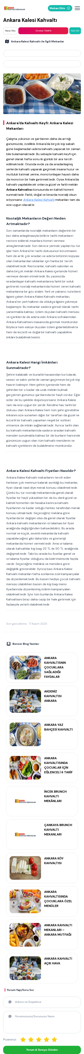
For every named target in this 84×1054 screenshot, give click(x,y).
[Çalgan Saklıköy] (42, 64)
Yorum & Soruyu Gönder (42, 1049)
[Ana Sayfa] (14, 8)
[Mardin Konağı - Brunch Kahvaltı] (42, 53)
